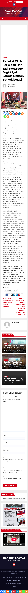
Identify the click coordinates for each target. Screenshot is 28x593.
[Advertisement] (14, 42)
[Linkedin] (13, 113)
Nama (5, 435)
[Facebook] (5, 113)
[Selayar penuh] (23, 544)
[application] (14, 539)
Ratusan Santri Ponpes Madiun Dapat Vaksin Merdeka (8, 302)
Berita (4, 57)
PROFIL (15, 580)
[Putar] (4, 544)
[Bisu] (21, 544)
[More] (7, 116)
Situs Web (6, 450)
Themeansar (14, 573)
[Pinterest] (16, 113)
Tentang (14, 586)
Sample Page (20, 583)
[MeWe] (19, 113)
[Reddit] (10, 113)
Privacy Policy (9, 580)
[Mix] (22, 113)
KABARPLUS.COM (14, 10)
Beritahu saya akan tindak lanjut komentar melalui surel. (12, 471)
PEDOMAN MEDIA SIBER (20, 577)
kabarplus (12, 84)
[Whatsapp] (5, 116)
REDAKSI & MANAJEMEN (10, 583)
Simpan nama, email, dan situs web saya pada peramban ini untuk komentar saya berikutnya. (13, 462)
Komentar (6, 405)
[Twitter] (7, 113)
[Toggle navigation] (13, 18)
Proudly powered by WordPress (9, 571)
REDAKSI (20, 580)
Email (5, 443)
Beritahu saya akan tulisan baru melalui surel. (12, 480)
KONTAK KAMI (9, 577)
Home (3, 577)
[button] (22, 18)
